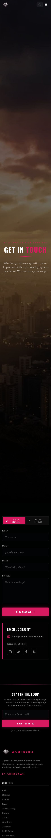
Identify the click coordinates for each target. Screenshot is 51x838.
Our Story (7, 822)
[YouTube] (18, 652)
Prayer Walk (8, 835)
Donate (5, 813)
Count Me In (23, 723)
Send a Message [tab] (16, 520)
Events (5, 799)
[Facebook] (26, 652)
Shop (4, 803)
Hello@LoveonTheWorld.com (27, 636)
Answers (6, 826)
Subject (6, 561)
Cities (5, 790)
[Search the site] (39, 4)
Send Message (23, 611)
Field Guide (7, 831)
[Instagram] (10, 652)
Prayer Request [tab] (38, 520)
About (5, 817)
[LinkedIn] (34, 652)
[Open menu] (46, 4)
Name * (5, 531)
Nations (6, 794)
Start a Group (8, 808)
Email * (5, 546)
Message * (6, 576)
